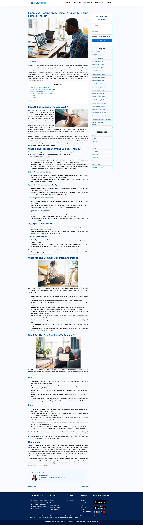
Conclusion (32, 100)
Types (94, 148)
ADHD (94, 135)
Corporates (83, 505)
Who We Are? (87, 2)
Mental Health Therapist (58, 477)
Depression (95, 154)
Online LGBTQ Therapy (98, 77)
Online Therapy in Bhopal (65, 515)
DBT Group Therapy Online (100, 103)
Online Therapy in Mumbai (57, 517)
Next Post (85, 486)
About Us (83, 500)
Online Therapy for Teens (99, 100)
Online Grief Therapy (98, 64)
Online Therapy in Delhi (36, 515)
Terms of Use (95, 521)
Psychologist (96, 164)
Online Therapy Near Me (99, 87)
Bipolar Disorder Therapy (99, 90)
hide (61, 84)
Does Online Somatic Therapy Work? (39, 87)
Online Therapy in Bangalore (50, 515)
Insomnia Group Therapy (99, 96)
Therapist (95, 151)
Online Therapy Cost (98, 67)
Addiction (95, 157)
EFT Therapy (96, 51)
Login (108, 2)
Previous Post (31, 486)
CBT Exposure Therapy (98, 74)
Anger (94, 138)
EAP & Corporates (77, 2)
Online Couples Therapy (99, 80)
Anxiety (94, 141)
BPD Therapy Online (98, 61)
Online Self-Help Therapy (99, 93)
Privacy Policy (78, 521)
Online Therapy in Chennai (80, 515)
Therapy (67, 2)
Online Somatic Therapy (99, 84)
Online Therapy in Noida (71, 517)
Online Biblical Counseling (99, 106)
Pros (33, 95)
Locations (83, 507)
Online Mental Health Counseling (101, 119)
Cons (33, 97)
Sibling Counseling (97, 58)
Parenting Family (97, 167)
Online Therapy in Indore (42, 517)
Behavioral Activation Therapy (100, 116)
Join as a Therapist (99, 2)
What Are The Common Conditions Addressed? (42, 91)
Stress (94, 145)
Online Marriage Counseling (100, 109)
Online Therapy (68, 463)
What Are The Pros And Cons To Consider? (41, 93)
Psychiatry (95, 161)
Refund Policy (87, 521)
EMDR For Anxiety (97, 55)
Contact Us (83, 503)
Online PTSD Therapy (98, 71)
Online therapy (39, 465)
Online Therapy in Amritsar (95, 515)
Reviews (83, 509)
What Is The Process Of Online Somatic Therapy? (43, 89)
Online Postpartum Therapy (100, 112)
